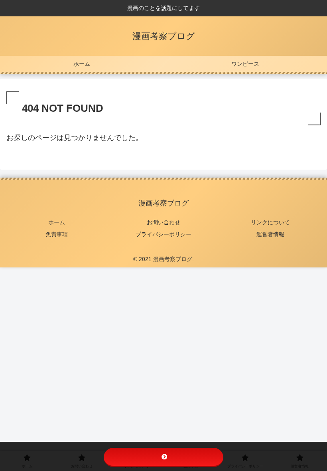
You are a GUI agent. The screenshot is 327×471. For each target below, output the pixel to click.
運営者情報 (270, 234)
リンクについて (270, 222)
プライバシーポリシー (163, 234)
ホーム (56, 222)
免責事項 (56, 234)
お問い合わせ (163, 222)
